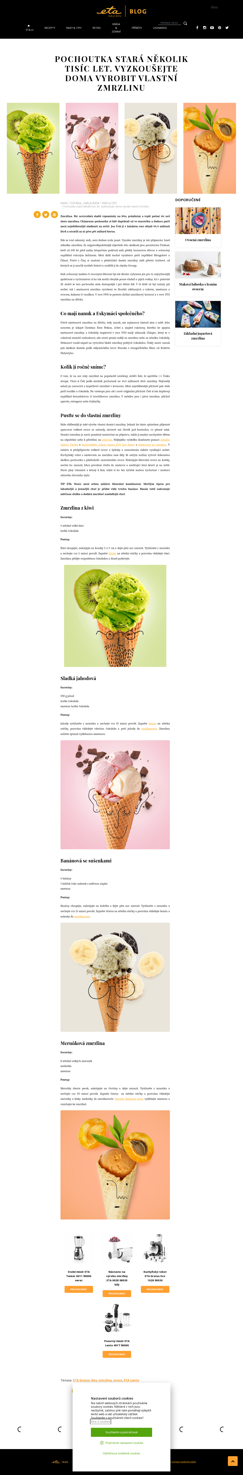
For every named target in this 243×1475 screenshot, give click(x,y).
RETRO (97, 27)
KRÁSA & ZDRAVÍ (116, 27)
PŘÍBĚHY (137, 27)
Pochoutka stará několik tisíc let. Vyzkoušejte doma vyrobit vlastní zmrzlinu (106, 206)
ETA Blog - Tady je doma (84, 202)
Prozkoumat (78, 1289)
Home (64, 202)
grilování (107, 439)
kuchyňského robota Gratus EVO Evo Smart (108, 444)
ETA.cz (214, 7)
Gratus (112, 553)
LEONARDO (160, 27)
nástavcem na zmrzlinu (152, 444)
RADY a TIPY (109, 202)
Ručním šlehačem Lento (129, 1099)
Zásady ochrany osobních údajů (179, 1461)
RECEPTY (49, 27)
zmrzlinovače (149, 728)
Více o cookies (100, 1422)
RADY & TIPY (73, 27)
